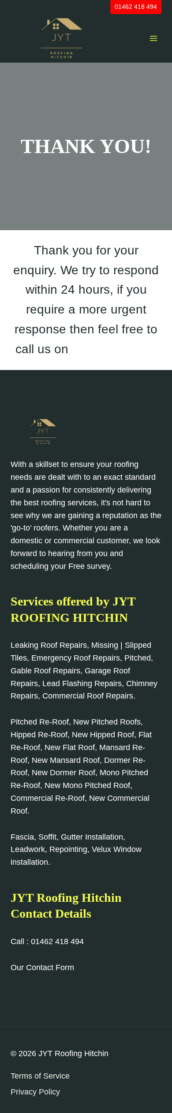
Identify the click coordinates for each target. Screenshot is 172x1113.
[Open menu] (153, 38)
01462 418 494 (136, 6)
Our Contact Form (42, 967)
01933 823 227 (114, 349)
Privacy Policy (35, 1091)
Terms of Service (40, 1076)
